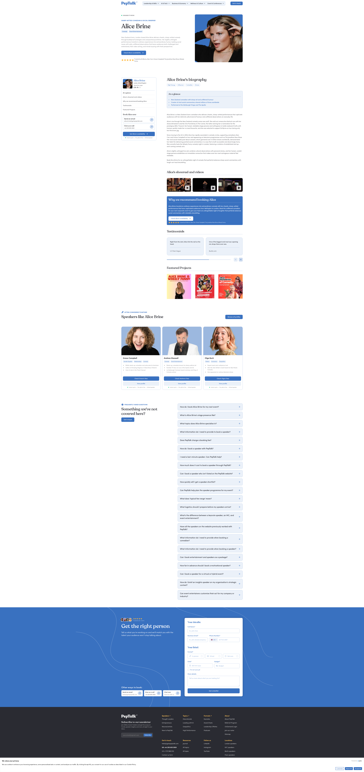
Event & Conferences (215, 3)
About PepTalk (230, 719)
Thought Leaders (168, 719)
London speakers (230, 744)
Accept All (358, 768)
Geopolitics (187, 727)
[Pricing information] (140, 87)
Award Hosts (208, 723)
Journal (185, 744)
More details (192, 674)
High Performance (189, 730)
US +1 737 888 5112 (168, 751)
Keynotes (207, 719)
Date (190, 661)
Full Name (191, 627)
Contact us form (167, 755)
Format (190, 652)
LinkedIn (206, 744)
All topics (186, 747)
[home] (129, 3)
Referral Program (231, 723)
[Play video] (187, 188)
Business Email (193, 636)
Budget (217, 661)
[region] (205, 246)
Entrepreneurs (167, 723)
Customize (340, 768)
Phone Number (214, 636)
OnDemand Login (231, 727)
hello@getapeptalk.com (170, 744)
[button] (151, 3)
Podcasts (207, 730)
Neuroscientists (167, 727)
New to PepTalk (167, 730)
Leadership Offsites (210, 727)
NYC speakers (229, 747)
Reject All (349, 768)
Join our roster (229, 730)
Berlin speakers (230, 751)
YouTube (207, 751)
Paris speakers (230, 755)
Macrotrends (187, 719)
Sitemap (228, 734)
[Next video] (241, 260)
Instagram (207, 747)
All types (186, 751)
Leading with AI (188, 723)
